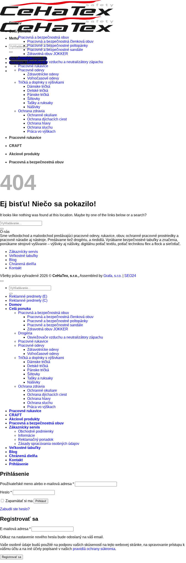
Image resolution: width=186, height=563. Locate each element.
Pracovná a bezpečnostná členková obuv (60, 41)
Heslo (6, 492)
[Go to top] (2, 281)
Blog (13, 260)
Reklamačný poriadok (35, 439)
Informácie (26, 435)
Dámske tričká (38, 86)
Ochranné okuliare (42, 115)
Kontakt (15, 268)
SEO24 (130, 276)
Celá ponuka (20, 31)
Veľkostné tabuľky (23, 256)
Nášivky (33, 107)
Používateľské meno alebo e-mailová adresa (37, 484)
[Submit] (11, 52)
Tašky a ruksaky (40, 103)
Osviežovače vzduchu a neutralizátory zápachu (65, 62)
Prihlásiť (40, 501)
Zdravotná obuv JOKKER (47, 54)
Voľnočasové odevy (43, 78)
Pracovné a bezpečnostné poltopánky (57, 45)
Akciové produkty (24, 154)
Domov (15, 23)
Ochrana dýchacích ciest (47, 119)
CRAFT (15, 146)
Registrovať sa (11, 557)
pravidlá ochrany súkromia (94, 549)
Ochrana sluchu (40, 127)
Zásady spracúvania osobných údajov (48, 444)
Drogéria (25, 58)
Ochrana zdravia (31, 111)
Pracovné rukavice (33, 66)
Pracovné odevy (31, 70)
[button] (14, 38)
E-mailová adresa (15, 529)
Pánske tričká (38, 95)
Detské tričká (37, 90)
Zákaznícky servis (23, 252)
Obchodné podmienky (36, 431)
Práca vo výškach (41, 131)
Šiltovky (33, 99)
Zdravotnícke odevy (43, 74)
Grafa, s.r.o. (112, 276)
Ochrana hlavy (39, 123)
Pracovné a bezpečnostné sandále (55, 50)
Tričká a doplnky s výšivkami (41, 82)
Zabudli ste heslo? (15, 509)
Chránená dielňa (22, 264)
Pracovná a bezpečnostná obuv (43, 37)
